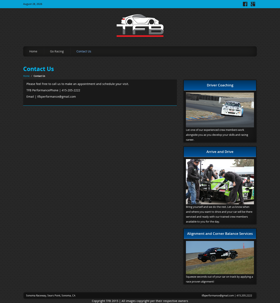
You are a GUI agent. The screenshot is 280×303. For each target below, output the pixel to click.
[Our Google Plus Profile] (253, 5)
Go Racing (57, 51)
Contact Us (83, 51)
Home (33, 51)
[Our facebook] (245, 5)
